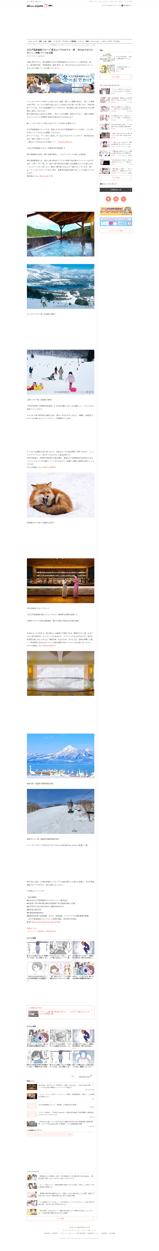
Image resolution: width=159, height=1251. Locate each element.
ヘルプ (94, 1230)
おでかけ (38, 1134)
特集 (101, 50)
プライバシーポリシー (67, 1233)
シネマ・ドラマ (106, 41)
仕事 (40, 41)
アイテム (65, 41)
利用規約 (55, 1233)
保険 (49, 41)
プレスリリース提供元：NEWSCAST (41, 931)
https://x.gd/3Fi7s (49, 645)
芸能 (87, 41)
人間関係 (73, 41)
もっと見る (60, 1218)
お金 (45, 41)
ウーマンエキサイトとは (71, 1230)
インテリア (57, 41)
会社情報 (47, 1233)
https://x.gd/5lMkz (49, 467)
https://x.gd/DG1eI (65, 142)
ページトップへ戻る (116, 230)
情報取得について (93, 1233)
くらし (95, 1)
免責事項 (104, 1233)
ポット (46, 1134)
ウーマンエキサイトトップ (110, 5)
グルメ (64, 1134)
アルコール (55, 1134)
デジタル (117, 41)
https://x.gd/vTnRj (46, 176)
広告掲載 (112, 1233)
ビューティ (106, 1)
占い (116, 1)
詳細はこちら (32, 928)
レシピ (100, 1)
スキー (30, 1134)
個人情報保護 (81, 1233)
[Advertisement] (79, 23)
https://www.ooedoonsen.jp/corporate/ (46, 922)
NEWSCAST (41, 56)
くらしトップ (32, 41)
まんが (111, 1)
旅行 (70, 1134)
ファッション (95, 41)
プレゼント (121, 1)
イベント (81, 41)
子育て (91, 1)
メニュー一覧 (128, 1)
